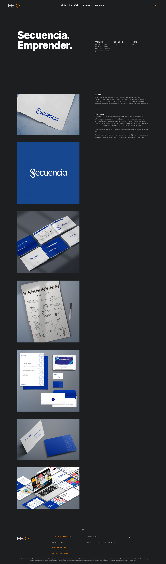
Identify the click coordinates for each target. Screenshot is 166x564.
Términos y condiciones (60, 553)
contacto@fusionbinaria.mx (61, 536)
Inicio (63, 5)
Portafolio (74, 5)
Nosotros (87, 5)
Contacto (99, 5)
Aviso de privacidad (59, 547)
